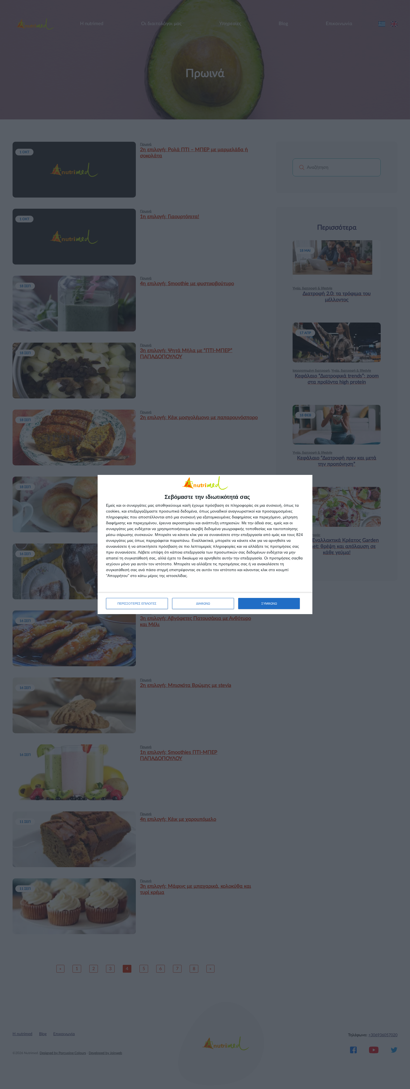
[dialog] (205, 544)
